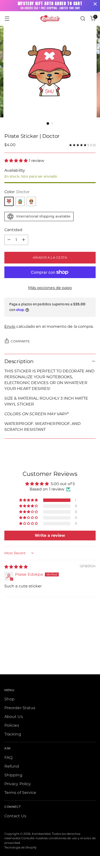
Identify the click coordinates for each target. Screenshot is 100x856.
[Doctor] (9, 201)
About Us (13, 716)
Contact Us (15, 816)
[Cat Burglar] (20, 201)
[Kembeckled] (50, 18)
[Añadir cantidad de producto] (23, 240)
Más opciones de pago (50, 287)
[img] (16, 566)
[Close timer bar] (95, 4)
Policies (11, 725)
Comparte (20, 341)
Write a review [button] (50, 535)
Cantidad (13, 229)
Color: (17, 191)
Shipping (13, 775)
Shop (9, 699)
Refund (11, 766)
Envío (9, 326)
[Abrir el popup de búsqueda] (83, 19)
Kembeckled (41, 834)
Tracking (12, 734)
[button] (16, 160)
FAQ (8, 757)
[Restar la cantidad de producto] (9, 240)
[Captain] (31, 201)
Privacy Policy (17, 783)
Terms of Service (20, 792)
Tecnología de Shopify (20, 847)
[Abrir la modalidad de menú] (7, 19)
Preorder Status (19, 707)
